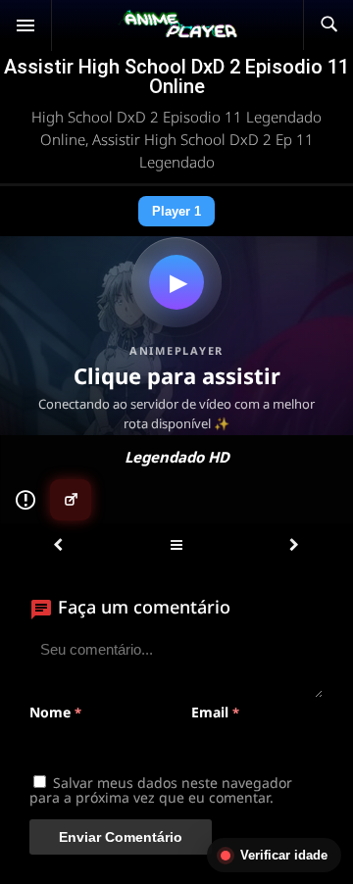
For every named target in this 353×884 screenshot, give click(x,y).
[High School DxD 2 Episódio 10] (58, 545)
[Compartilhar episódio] (70, 499)
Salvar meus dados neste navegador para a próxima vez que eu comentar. (160, 790)
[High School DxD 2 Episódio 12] (294, 545)
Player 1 (176, 211)
